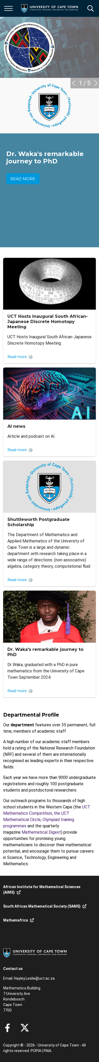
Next (96, 83)
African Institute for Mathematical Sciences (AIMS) (42, 889)
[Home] (35, 952)
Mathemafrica (15, 920)
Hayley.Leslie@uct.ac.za (34, 978)
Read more (22, 179)
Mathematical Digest (41, 832)
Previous (73, 83)
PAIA (47, 1051)
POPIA (36, 1051)
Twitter (24, 1027)
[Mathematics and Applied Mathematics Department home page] (29, 47)
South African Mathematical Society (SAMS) (42, 906)
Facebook (7, 1027)
